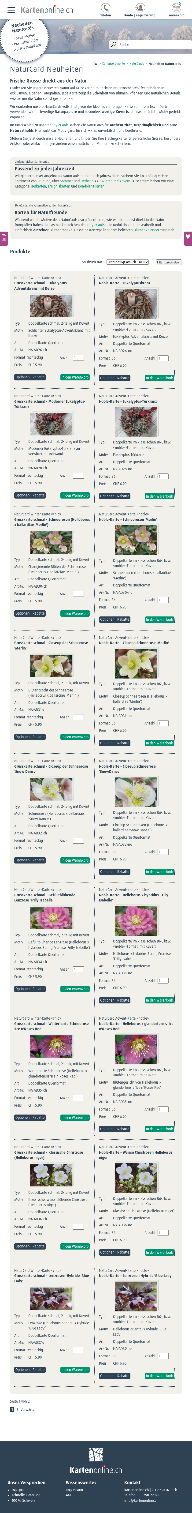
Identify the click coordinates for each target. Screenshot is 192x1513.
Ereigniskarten (59, 186)
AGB (69, 1495)
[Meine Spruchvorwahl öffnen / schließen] (188, 239)
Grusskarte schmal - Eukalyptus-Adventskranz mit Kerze (41, 286)
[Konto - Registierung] (140, 11)
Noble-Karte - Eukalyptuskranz (124, 283)
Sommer (66, 181)
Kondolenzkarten (91, 186)
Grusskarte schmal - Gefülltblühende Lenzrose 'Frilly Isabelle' (44, 898)
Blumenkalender (146, 230)
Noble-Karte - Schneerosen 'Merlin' (128, 519)
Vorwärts (27, 1409)
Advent (124, 181)
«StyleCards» (97, 224)
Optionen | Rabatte (29, 377)
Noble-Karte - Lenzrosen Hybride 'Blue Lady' (136, 1275)
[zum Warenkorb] (176, 11)
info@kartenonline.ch (141, 1500)
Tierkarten (38, 186)
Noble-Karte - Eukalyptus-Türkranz (128, 401)
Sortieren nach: (94, 261)
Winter (106, 181)
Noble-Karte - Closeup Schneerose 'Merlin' (134, 642)
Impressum (74, 1489)
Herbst (86, 181)
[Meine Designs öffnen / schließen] (4, 239)
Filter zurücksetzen (169, 262)
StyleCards (60, 125)
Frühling (44, 181)
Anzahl (65, 357)
